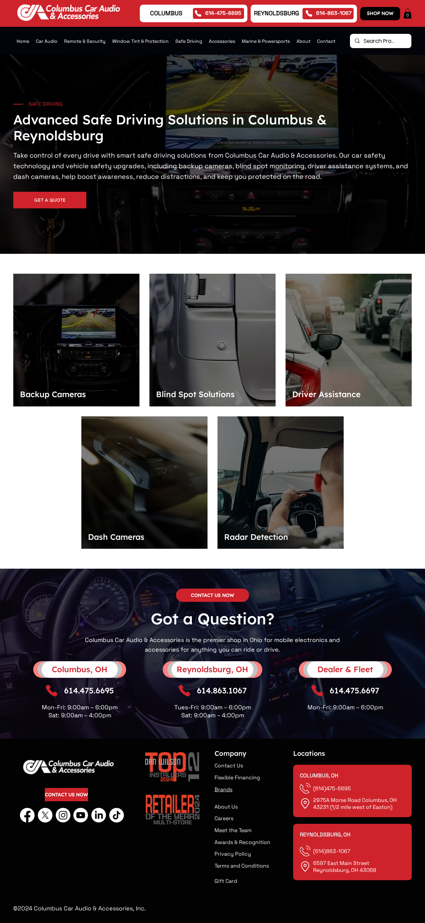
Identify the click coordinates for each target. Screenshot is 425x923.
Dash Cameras (116, 537)
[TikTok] (116, 815)
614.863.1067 (222, 690)
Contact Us (228, 765)
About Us (226, 806)
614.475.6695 (89, 690)
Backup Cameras (53, 394)
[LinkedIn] (98, 815)
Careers (223, 818)
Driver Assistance (326, 394)
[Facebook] (27, 815)
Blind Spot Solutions (195, 394)
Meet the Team (233, 830)
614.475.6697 (354, 690)
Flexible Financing (237, 777)
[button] (407, 14)
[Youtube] (80, 815)
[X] (45, 815)
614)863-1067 (332, 851)
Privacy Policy (232, 853)
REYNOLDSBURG (276, 13)
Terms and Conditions (241, 865)
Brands (223, 789)
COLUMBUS (166, 13)
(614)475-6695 (332, 788)
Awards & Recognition (242, 842)
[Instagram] (63, 815)
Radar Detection (256, 537)
